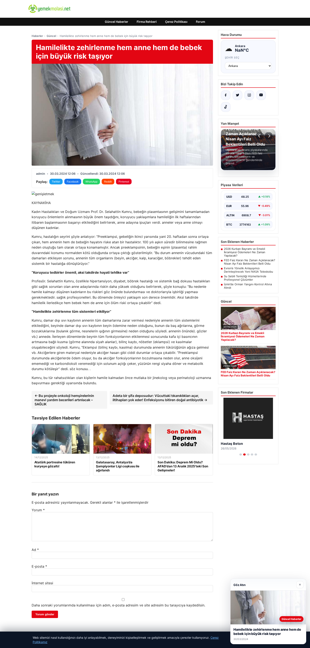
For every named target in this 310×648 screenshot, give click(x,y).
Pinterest (124, 181)
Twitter (56, 181)
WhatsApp (91, 181)
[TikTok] (225, 107)
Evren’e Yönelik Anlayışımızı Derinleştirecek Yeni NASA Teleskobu (248, 270)
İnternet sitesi (42, 583)
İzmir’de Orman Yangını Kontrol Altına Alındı (248, 286)
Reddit (108, 181)
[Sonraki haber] (268, 135)
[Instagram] (249, 95)
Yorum (38, 510)
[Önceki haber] (259, 135)
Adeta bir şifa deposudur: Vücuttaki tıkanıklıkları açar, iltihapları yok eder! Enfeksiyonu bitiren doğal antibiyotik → (160, 398)
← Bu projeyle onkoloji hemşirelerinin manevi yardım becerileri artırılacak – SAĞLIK (64, 400)
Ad (35, 550)
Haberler (37, 36)
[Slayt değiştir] (240, 454)
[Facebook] (225, 95)
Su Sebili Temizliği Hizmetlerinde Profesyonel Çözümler (245, 278)
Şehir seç (232, 57)
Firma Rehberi (147, 21)
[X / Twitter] (237, 95)
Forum (200, 21)
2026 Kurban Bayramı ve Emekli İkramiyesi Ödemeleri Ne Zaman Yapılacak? (244, 252)
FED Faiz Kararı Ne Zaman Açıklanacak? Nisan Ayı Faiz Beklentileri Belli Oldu (249, 261)
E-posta (39, 566)
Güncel (51, 36)
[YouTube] (261, 95)
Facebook (73, 181)
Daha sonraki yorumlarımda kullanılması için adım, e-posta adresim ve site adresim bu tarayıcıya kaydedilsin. (118, 605)
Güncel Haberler (116, 21)
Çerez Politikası (176, 21)
